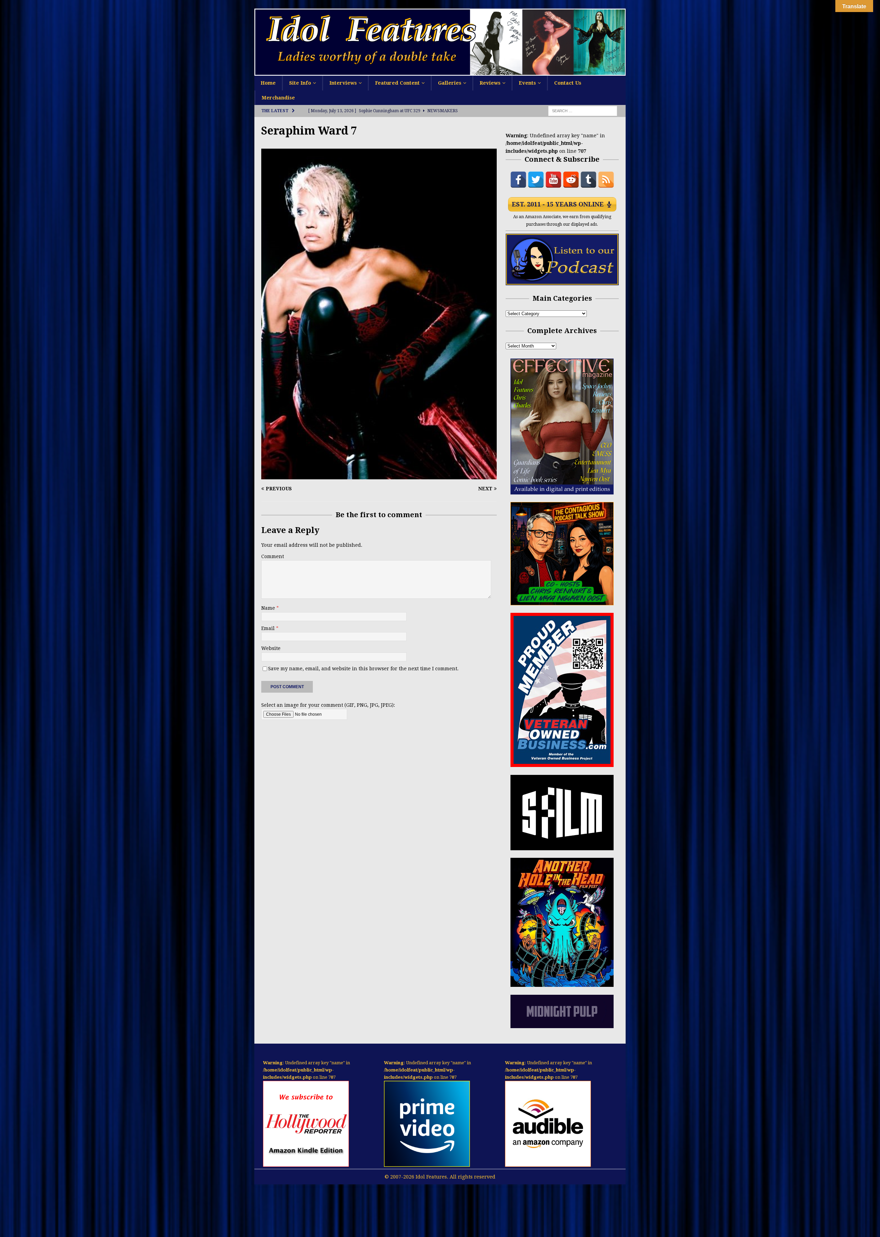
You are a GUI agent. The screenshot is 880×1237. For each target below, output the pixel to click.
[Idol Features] (440, 72)
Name (268, 608)
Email (268, 628)
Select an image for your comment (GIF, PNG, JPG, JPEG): (328, 705)
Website (270, 648)
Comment (272, 556)
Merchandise (278, 97)
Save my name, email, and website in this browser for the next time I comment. (363, 668)
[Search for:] (582, 111)
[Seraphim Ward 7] (379, 475)
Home (268, 83)
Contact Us (567, 83)
